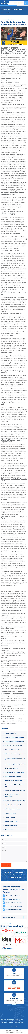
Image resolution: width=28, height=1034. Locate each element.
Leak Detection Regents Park (13, 805)
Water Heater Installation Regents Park (14, 785)
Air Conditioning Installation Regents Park (15, 759)
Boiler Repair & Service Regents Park (15, 754)
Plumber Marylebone (10, 813)
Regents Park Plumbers (16, 1031)
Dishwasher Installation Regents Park (15, 790)
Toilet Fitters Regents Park (12, 809)
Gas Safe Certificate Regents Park (14, 772)
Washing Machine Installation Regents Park (13, 795)
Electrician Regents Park (11, 768)
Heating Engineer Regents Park (13, 745)
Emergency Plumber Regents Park (14, 737)
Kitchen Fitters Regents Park (13, 776)
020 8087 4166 (18, 3)
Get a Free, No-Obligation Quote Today (14, 874)
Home (2, 12)
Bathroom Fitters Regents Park (13, 780)
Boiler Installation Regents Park (13, 750)
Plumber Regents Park (11, 733)
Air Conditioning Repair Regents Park (15, 764)
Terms (21, 1032)
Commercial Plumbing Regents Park (15, 741)
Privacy (18, 1032)
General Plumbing (6, 112)
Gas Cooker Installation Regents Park (15, 800)
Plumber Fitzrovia (10, 817)
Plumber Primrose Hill (11, 825)
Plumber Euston (9, 829)
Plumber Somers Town (11, 821)
